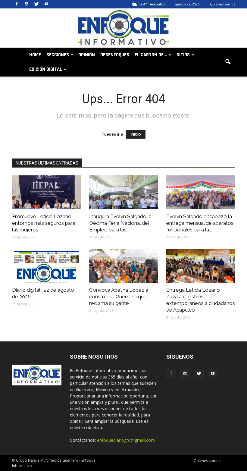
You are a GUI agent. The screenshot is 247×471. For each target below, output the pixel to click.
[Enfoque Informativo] (123, 28)
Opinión (86, 55)
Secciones (57, 55)
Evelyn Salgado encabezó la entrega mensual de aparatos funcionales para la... (199, 223)
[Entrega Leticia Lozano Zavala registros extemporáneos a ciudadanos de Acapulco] (200, 266)
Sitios (183, 55)
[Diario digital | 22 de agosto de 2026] (46, 266)
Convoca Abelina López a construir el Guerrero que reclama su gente (118, 296)
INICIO (136, 134)
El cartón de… (151, 55)
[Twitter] (36, 4)
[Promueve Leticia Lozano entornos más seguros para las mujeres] (46, 192)
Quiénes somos (222, 4)
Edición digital (45, 69)
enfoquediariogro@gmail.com (126, 440)
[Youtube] (46, 4)
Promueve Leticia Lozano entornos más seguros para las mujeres (43, 223)
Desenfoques (114, 55)
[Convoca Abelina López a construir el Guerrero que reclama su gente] (123, 266)
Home (35, 55)
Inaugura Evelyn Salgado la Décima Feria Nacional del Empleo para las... (120, 223)
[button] (227, 62)
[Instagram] (26, 4)
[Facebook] (16, 4)
